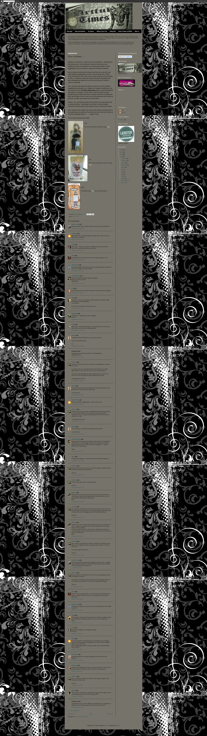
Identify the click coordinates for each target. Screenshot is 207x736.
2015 (121, 150)
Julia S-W (74, 492)
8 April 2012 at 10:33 (77, 633)
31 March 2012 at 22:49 (78, 517)
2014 (121, 152)
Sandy (73, 324)
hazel (73, 627)
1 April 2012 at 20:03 (77, 567)
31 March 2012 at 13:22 (78, 421)
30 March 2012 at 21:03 (78, 292)
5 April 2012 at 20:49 (77, 599)
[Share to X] (90, 214)
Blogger (117, 725)
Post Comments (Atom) (81, 716)
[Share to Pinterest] (93, 214)
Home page (69, 31)
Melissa (74, 690)
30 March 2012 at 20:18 (78, 283)
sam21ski (74, 362)
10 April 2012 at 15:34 (77, 671)
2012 (121, 156)
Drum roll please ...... (126, 180)
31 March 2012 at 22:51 (78, 536)
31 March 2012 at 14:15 (78, 434)
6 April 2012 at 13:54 (77, 610)
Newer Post (71, 714)
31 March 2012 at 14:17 (78, 451)
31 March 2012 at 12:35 (78, 404)
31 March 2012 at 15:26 (78, 475)
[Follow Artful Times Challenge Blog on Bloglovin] (125, 57)
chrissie (73, 335)
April (122, 176)
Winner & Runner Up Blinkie (125, 31)
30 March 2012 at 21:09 (78, 308)
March (123, 178)
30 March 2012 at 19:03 (78, 250)
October (123, 163)
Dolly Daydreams (76, 439)
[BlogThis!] (89, 214)
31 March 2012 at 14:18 (78, 461)
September (124, 165)
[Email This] (87, 214)
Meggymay (74, 313)
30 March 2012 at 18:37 (78, 239)
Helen (73, 255)
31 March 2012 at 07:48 (78, 346)
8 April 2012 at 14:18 (77, 649)
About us (137, 31)
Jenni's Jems (75, 654)
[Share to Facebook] (92, 214)
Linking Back (113, 31)
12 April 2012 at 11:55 (77, 707)
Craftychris (74, 665)
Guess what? (124, 182)
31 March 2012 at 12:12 (78, 395)
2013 (121, 154)
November (124, 160)
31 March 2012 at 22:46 (78, 501)
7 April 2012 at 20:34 (77, 622)
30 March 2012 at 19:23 (78, 271)
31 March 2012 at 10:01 (78, 357)
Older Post (110, 714)
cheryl (73, 638)
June (122, 171)
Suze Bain (74, 233)
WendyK (123, 112)
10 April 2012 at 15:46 (77, 685)
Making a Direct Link (102, 31)
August (123, 167)
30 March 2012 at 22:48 (78, 330)
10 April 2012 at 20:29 (77, 696)
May (122, 174)
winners (122, 119)
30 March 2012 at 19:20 (78, 260)
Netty (73, 244)
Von (73, 288)
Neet (73, 298)
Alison (73, 456)
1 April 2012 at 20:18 (77, 586)
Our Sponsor (91, 31)
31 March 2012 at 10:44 (78, 380)
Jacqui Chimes (75, 400)
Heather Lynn (75, 265)
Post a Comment (74, 710)
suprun (106, 725)
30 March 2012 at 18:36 (78, 228)
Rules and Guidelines (80, 31)
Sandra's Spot (75, 224)
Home (91, 714)
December (124, 158)
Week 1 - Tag (75, 216)
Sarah (73, 615)
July (122, 169)
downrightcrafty (76, 276)
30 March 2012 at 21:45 (78, 319)
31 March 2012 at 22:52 (78, 555)
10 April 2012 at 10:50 (77, 660)
